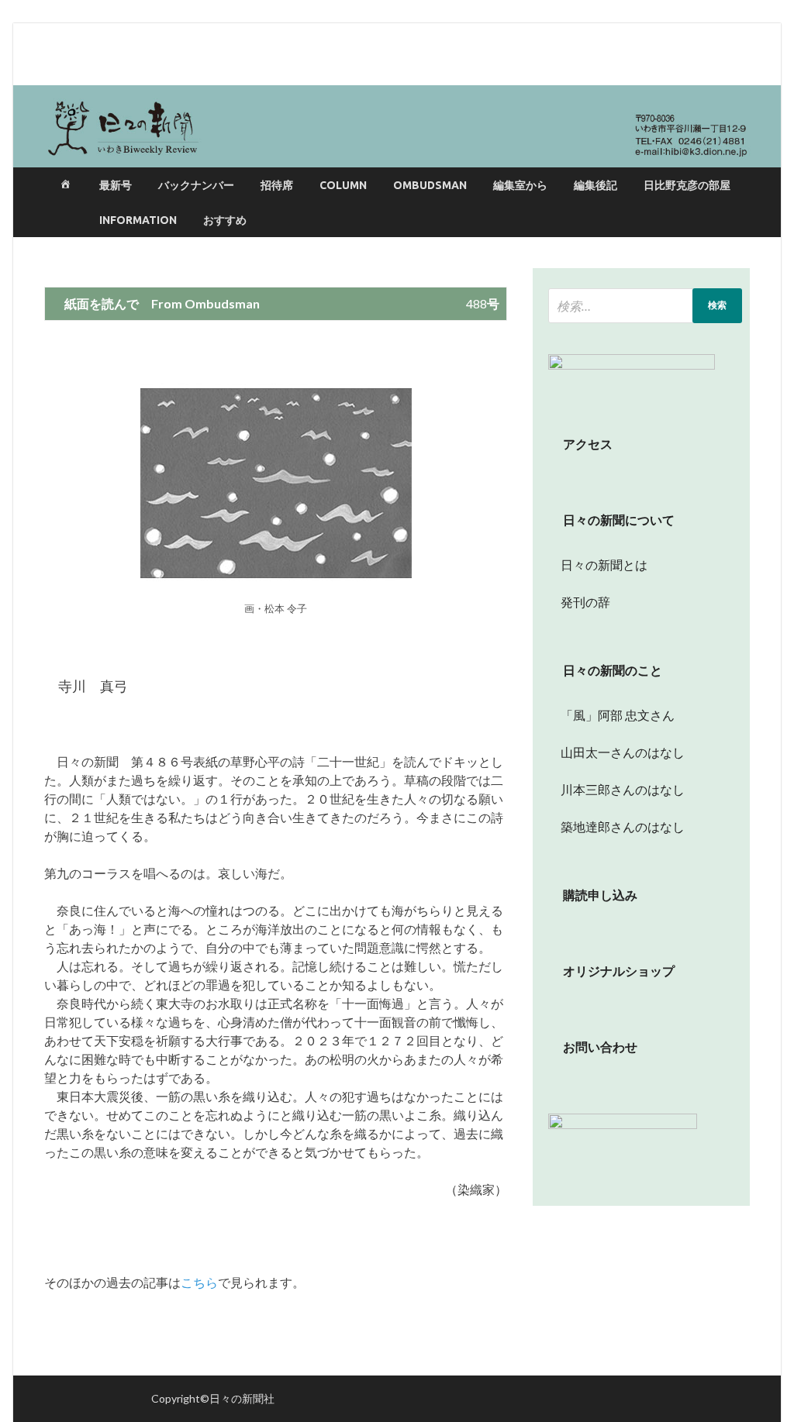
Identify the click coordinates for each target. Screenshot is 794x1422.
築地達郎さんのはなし (616, 826)
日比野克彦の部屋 (687, 185)
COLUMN (343, 185)
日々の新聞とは (597, 564)
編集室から (520, 185)
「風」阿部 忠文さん (611, 715)
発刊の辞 (585, 601)
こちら (199, 1282)
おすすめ (225, 220)
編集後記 (595, 185)
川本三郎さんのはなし (616, 789)
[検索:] (645, 305)
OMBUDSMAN (430, 185)
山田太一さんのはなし (616, 752)
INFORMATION (138, 220)
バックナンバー (196, 185)
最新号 (115, 185)
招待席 (277, 185)
